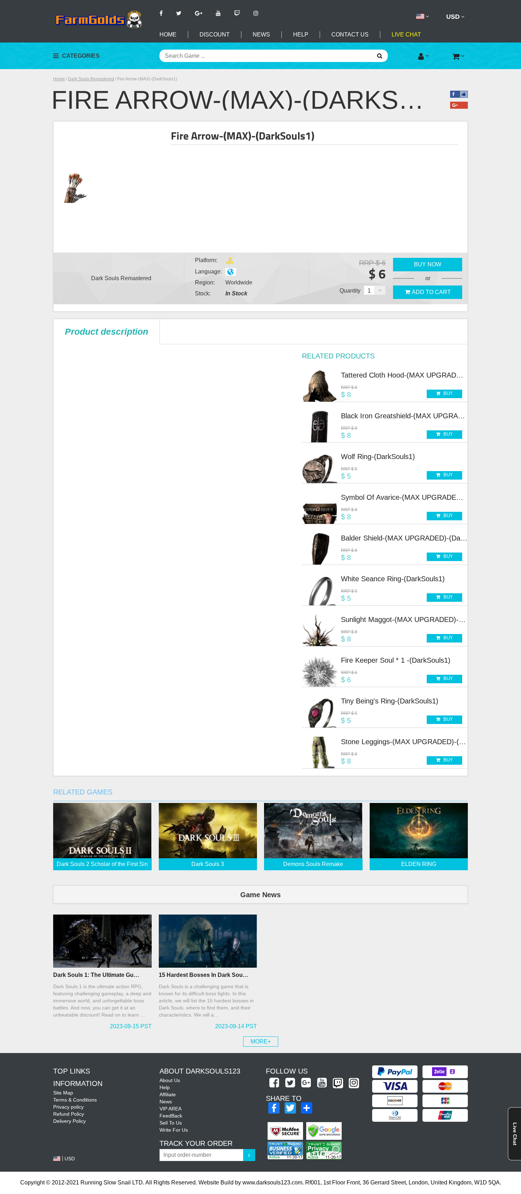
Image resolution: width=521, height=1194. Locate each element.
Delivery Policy (69, 1121)
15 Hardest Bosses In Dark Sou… (203, 975)
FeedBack (170, 1116)
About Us (169, 1080)
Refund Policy (68, 1114)
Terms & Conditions (75, 1100)
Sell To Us (170, 1123)
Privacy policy (68, 1107)
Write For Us (173, 1130)
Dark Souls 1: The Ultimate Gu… (96, 975)
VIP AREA (170, 1108)
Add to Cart (431, 292)
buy (447, 393)
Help (300, 35)
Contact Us (350, 35)
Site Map (63, 1093)
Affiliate (167, 1094)
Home (168, 35)
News (261, 35)
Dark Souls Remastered (91, 79)
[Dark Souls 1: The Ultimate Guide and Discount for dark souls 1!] (102, 941)
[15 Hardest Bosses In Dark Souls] (208, 941)
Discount (215, 35)
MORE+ (261, 1042)
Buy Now (427, 264)
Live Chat (406, 35)
